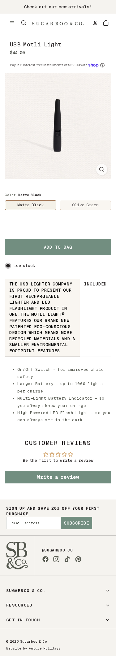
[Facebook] (45, 559)
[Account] (95, 23)
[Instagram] (56, 559)
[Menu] (12, 23)
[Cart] (106, 23)
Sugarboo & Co (33, 641)
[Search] (24, 23)
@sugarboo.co (57, 550)
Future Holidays (45, 648)
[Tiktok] (67, 559)
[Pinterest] (78, 559)
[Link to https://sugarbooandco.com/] (17, 556)
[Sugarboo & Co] (58, 23)
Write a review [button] (58, 477)
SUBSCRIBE (76, 523)
